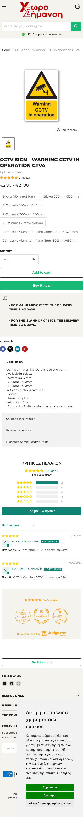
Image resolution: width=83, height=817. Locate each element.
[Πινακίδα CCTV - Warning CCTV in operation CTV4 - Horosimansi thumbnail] (8, 144)
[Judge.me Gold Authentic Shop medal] (23, 616)
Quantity (6, 250)
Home (6, 49)
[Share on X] (10, 349)
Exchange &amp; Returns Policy (27, 442)
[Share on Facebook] (3, 349)
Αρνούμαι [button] (49, 795)
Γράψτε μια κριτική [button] (41, 511)
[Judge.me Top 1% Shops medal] (60, 616)
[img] (10, 536)
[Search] (76, 26)
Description (14, 362)
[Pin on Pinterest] (25, 349)
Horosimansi (13, 172)
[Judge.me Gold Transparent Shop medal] (41, 616)
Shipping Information (20, 418)
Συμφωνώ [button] (50, 787)
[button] (24, 482)
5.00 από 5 (51, 471)
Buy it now (41, 285)
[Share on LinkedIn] (17, 349)
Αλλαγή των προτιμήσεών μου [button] (50, 803)
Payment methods (18, 430)
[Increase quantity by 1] (34, 259)
